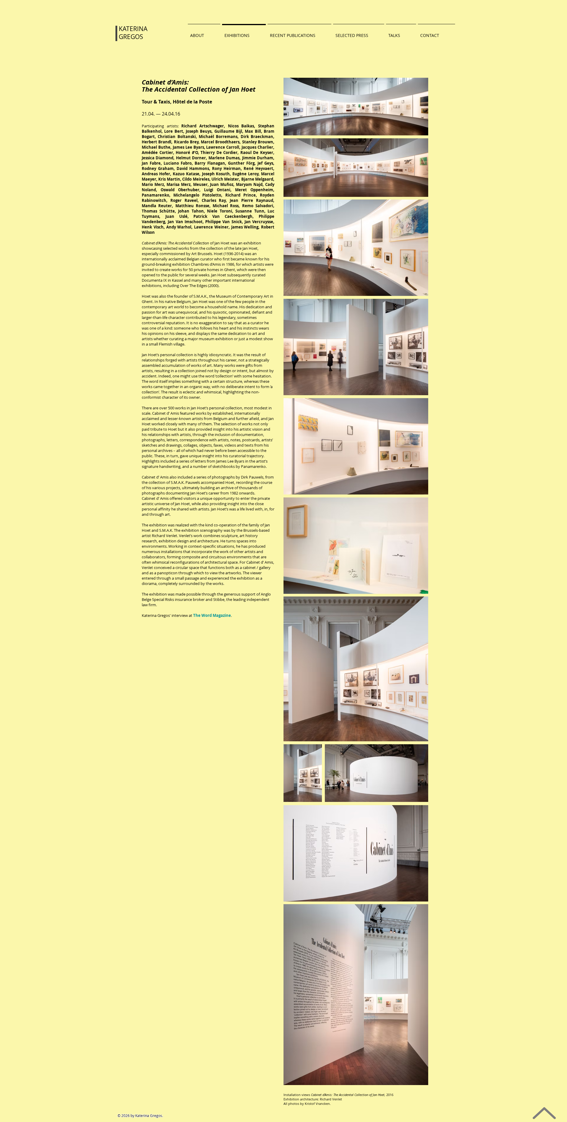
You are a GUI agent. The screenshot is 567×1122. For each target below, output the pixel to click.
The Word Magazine (212, 615)
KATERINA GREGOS (133, 33)
